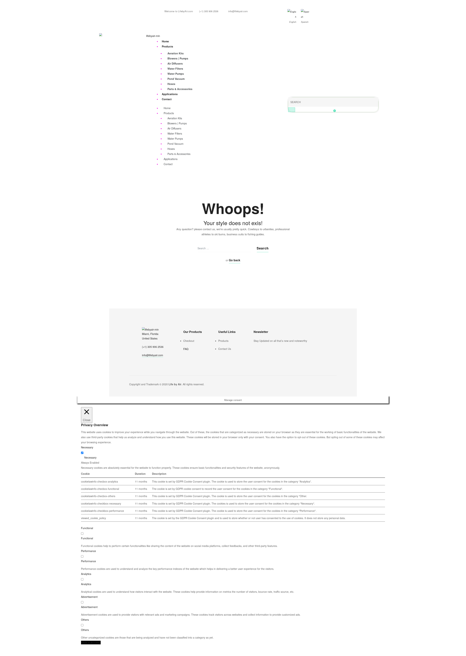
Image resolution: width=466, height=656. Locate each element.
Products (167, 46)
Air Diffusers (175, 63)
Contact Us (224, 349)
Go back (234, 260)
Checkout (188, 341)
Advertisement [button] (89, 597)
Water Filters (175, 68)
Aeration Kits (175, 53)
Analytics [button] (86, 574)
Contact (167, 99)
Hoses (171, 84)
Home (165, 41)
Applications (170, 94)
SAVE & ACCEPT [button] (91, 642)
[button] (152, 355)
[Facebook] (255, 348)
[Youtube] (265, 348)
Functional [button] (87, 528)
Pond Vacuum (176, 79)
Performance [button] (88, 551)
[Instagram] (260, 348)
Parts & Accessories (179, 89)
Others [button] (85, 619)
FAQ (185, 349)
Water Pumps (175, 73)
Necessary (90, 457)
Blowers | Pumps (177, 58)
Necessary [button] (87, 447)
